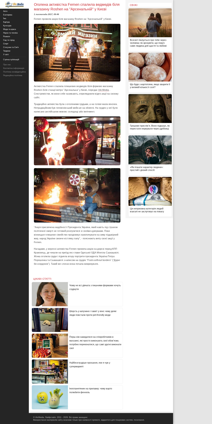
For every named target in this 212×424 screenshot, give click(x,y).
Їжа (4, 18)
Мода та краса (9, 29)
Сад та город (9, 40)
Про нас (7, 64)
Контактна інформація (13, 68)
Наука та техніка (10, 33)
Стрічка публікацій (11, 59)
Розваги (6, 36)
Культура (7, 26)
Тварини (6, 51)
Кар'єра (6, 22)
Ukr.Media (103, 90)
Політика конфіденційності (15, 72)
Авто (5, 11)
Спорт (5, 44)
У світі (6, 54)
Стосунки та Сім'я (11, 47)
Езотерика (7, 15)
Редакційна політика (12, 75)
